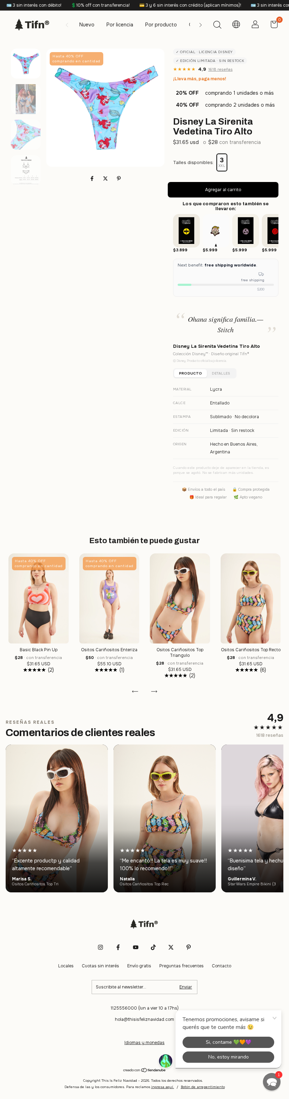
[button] (272, 1082)
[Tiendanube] (145, 1071)
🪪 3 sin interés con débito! (240, 5)
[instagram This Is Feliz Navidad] (100, 947)
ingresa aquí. (162, 1087)
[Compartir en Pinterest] (118, 178)
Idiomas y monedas (144, 1042)
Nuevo (86, 24)
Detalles (221, 373)
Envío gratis (139, 966)
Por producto (161, 24)
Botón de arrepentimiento (203, 1087)
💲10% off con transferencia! (62, 5)
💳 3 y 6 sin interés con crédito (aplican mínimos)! (151, 5)
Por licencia (119, 24)
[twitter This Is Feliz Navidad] (171, 947)
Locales (66, 966)
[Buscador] (217, 25)
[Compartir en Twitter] (106, 178)
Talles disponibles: (193, 162)
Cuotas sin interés (100, 966)
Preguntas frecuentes (181, 966)
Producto (190, 373)
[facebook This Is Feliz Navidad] (118, 947)
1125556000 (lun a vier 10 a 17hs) (145, 1008)
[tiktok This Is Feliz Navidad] (153, 947)
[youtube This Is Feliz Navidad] (136, 947)
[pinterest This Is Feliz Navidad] (188, 947)
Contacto (221, 966)
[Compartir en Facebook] (93, 178)
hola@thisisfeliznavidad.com (144, 1019)
